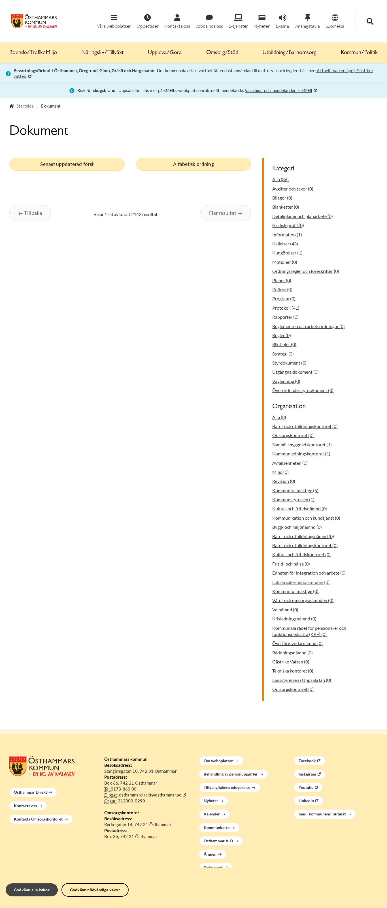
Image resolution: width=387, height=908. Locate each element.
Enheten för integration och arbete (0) (309, 572)
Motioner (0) (284, 262)
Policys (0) (282, 289)
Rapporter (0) (285, 317)
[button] (114, 21)
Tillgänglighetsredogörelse (227, 787)
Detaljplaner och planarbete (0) (302, 216)
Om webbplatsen (218, 760)
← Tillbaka (30, 213)
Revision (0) (283, 481)
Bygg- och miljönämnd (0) (297, 527)
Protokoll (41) (285, 307)
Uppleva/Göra (165, 53)
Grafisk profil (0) (288, 225)
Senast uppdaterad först (66, 164)
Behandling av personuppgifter (231, 774)
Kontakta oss (25, 805)
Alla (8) (279, 417)
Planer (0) (281, 280)
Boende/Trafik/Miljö (33, 53)
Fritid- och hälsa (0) (291, 563)
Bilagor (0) (282, 197)
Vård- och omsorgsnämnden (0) (302, 600)
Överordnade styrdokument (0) (302, 390)
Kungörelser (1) (287, 252)
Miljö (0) (280, 472)
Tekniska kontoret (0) (292, 670)
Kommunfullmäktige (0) (295, 591)
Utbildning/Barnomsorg (289, 53)
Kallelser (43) (285, 243)
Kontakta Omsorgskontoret (38, 819)
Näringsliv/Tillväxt (102, 53)
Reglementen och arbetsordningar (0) (308, 326)
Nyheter (211, 800)
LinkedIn (306, 800)
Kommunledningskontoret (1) (301, 453)
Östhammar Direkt (30, 792)
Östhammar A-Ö (218, 840)
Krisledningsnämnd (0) (294, 618)
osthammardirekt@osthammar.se (150, 794)
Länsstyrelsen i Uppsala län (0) (301, 680)
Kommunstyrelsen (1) (293, 499)
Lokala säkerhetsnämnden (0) (300, 582)
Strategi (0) (283, 353)
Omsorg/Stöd (222, 53)
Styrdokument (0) (289, 362)
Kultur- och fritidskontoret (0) (301, 554)
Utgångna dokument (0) (295, 371)
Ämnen (210, 854)
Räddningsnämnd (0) (292, 652)
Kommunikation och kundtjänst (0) (306, 518)
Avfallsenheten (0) (290, 463)
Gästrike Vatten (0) (290, 661)
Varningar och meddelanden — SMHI (278, 90)
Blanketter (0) (285, 206)
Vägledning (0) (286, 381)
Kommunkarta (216, 827)
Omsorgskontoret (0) (293, 435)
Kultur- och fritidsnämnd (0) (299, 508)
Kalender (212, 813)
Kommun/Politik (359, 53)
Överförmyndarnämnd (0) (297, 643)
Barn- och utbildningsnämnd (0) (303, 536)
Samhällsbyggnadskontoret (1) (302, 444)
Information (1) (287, 234)
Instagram (307, 774)
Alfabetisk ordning (193, 164)
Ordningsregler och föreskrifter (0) (305, 271)
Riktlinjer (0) (284, 344)
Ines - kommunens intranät (322, 813)
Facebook (307, 760)
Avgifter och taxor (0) (292, 188)
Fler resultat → (225, 213)
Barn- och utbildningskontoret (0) (305, 426)
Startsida (25, 105)
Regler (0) (281, 335)
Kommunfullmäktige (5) (295, 490)
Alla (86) (280, 179)
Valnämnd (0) (285, 609)
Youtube (306, 787)
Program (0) (283, 298)
